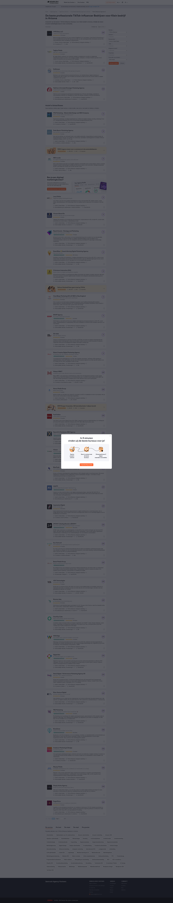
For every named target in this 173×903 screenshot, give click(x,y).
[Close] (110, 435)
